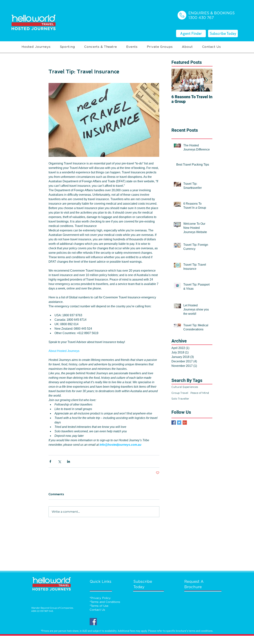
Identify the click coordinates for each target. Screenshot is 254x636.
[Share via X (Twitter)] (59, 461)
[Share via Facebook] (50, 461)
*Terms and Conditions (105, 602)
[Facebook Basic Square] (173, 422)
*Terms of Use (99, 606)
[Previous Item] (177, 80)
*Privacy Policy (100, 598)
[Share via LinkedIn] (68, 461)
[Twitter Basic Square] (179, 422)
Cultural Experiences (184, 387)
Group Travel (179, 393)
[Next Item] (206, 80)
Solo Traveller (180, 398)
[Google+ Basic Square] (185, 422)
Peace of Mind (199, 393)
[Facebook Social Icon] (93, 621)
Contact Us (97, 609)
